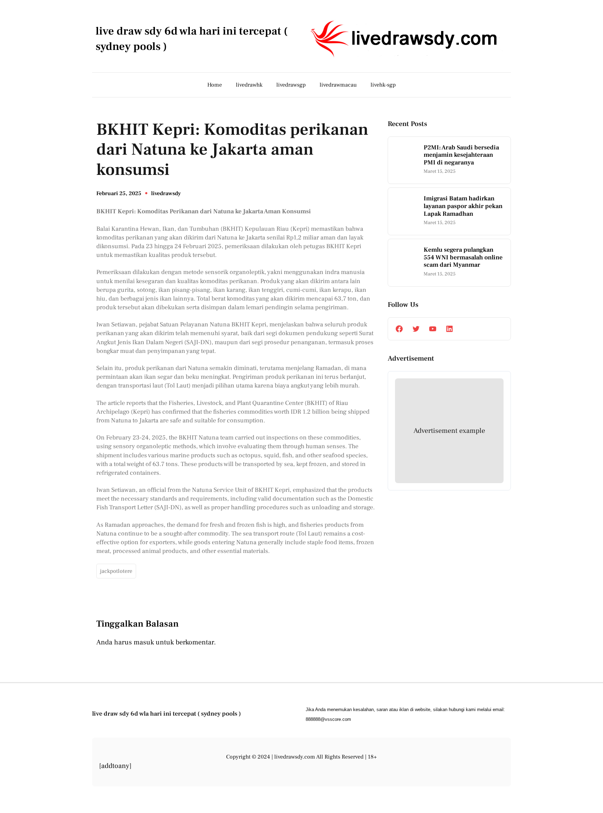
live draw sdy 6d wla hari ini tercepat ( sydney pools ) (166, 714)
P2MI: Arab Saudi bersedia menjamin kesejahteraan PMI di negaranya (461, 155)
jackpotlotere (116, 571)
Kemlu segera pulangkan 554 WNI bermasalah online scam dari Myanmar (463, 257)
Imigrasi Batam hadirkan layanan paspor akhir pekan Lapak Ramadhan (463, 206)
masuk (144, 642)
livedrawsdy (166, 193)
